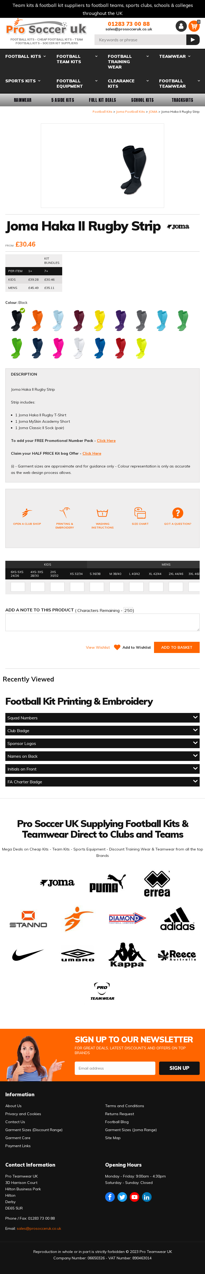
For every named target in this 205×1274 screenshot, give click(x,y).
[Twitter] (122, 1197)
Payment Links (18, 1145)
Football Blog (117, 1121)
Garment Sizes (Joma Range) (131, 1129)
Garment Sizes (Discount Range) (33, 1129)
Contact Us (15, 1121)
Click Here (106, 440)
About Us (13, 1105)
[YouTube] (134, 1197)
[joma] (178, 227)
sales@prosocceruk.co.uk (128, 29)
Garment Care (17, 1137)
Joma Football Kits (130, 112)
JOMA (153, 112)
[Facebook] (110, 1197)
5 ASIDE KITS (62, 100)
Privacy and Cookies (23, 1113)
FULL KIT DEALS (102, 100)
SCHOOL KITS (142, 100)
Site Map (113, 1137)
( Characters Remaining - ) (69, 610)
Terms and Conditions (124, 1105)
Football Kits (102, 112)
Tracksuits (182, 100)
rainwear (22, 100)
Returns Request (119, 1113)
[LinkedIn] (147, 1197)
